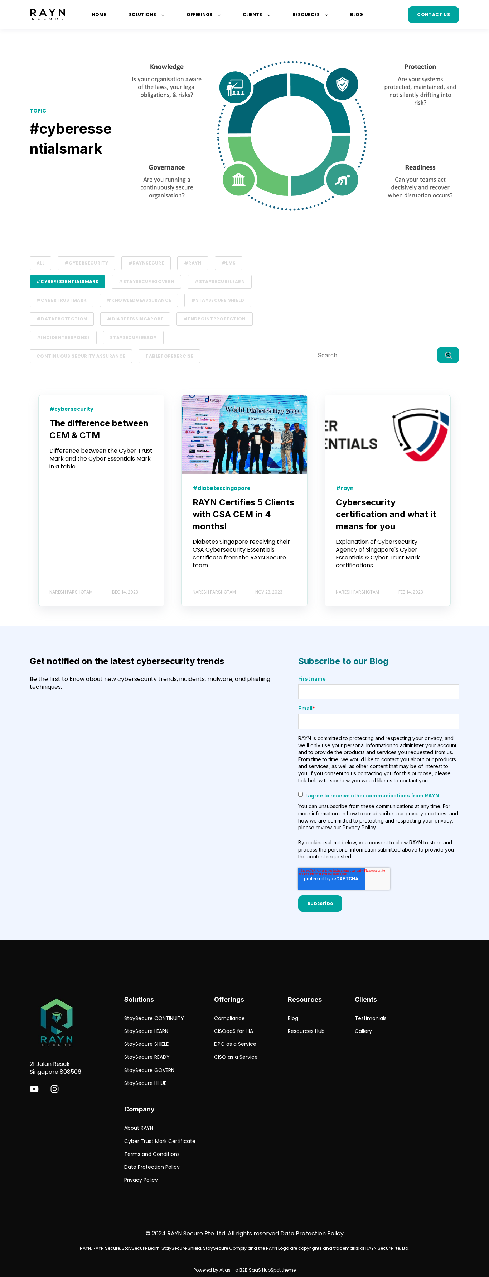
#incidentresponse (63, 337)
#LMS (229, 263)
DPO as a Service (235, 1044)
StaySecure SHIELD (147, 1044)
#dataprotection (62, 319)
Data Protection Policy (152, 1167)
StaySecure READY (147, 1057)
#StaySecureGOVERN (146, 281)
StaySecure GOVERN (149, 1070)
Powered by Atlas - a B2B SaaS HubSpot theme (245, 1270)
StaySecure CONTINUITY (154, 1018)
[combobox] (376, 355)
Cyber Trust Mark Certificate (159, 1141)
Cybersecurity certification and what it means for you (386, 514)
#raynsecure (146, 263)
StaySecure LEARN (146, 1031)
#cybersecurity (86, 263)
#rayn (193, 263)
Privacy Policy (141, 1180)
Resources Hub (306, 1031)
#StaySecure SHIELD (217, 300)
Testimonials (371, 1018)
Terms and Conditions (152, 1154)
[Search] (448, 355)
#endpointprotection (214, 319)
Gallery (363, 1031)
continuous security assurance (81, 356)
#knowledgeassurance (139, 300)
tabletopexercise (169, 356)
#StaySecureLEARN (219, 281)
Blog (293, 1018)
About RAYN (138, 1128)
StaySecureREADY (133, 337)
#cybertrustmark (62, 300)
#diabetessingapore (135, 319)
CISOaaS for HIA (233, 1031)
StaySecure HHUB (145, 1083)
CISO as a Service (236, 1057)
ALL (40, 263)
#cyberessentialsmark (67, 281)
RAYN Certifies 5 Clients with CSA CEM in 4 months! (243, 514)
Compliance (229, 1018)
